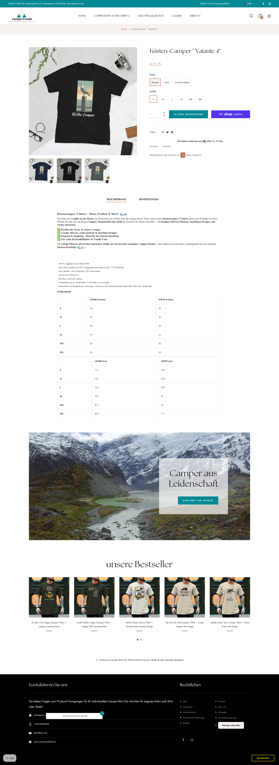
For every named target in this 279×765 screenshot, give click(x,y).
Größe (153, 91)
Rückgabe (222, 712)
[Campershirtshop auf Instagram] (269, 3)
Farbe (152, 74)
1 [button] (138, 640)
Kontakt (186, 723)
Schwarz (155, 82)
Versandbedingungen (227, 717)
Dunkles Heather (182, 82)
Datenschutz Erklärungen (194, 717)
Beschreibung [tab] (116, 199)
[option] (49, 609)
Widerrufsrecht (189, 712)
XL (182, 99)
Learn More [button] (131, 760)
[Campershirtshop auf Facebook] (263, 3)
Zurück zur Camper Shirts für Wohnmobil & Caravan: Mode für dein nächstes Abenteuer (141, 660)
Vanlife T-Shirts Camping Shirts (214, 3)
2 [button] (141, 640)
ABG (185, 701)
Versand (221, 701)
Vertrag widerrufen (231, 725)
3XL (200, 99)
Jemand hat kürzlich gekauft (75, 715)
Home (124, 29)
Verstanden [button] (263, 758)
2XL (190, 99)
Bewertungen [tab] (149, 199)
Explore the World (198, 500)
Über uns (222, 706)
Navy (167, 82)
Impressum (187, 706)
